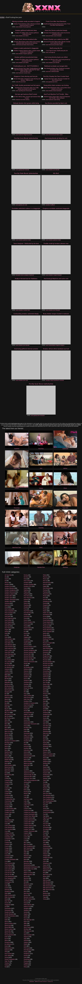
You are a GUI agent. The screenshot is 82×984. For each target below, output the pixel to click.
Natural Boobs (28, 904)
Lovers (26, 837)
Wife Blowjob (46, 882)
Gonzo (25, 678)
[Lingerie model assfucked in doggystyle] (26, 51)
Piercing (45, 584)
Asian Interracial (9, 648)
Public (44, 611)
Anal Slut (7, 626)
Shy (44, 695)
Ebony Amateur (9, 923)
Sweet (44, 776)
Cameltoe (7, 780)
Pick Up (45, 580)
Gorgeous (26, 680)
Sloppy (45, 707)
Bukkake (7, 761)
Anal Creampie (9, 612)
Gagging (26, 637)
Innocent (26, 746)
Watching (45, 867)
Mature (26, 870)
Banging (7, 692)
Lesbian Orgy (27, 827)
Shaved (45, 688)
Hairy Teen (27, 699)
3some (6, 579)
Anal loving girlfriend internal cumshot (26, 349)
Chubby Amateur (9, 808)
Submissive (46, 771)
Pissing (45, 590)
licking (58, 99)
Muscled (26, 901)
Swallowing (46, 774)
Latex (25, 801)
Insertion (26, 748)
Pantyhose (27, 953)
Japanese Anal (28, 773)
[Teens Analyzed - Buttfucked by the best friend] (26, 259)
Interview (26, 757)
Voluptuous (46, 863)
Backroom (7, 684)
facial (24, 27)
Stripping (45, 761)
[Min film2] (56, 189)
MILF (25, 842)
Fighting (26, 590)
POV (25, 946)
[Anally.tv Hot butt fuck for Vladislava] (26, 294)
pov (24, 35)
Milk (25, 882)
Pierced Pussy (47, 582)
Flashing (26, 605)
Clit (5, 818)
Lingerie (26, 833)
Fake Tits (7, 961)
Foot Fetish (27, 611)
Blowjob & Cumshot (10, 741)
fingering (26, 134)
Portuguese (46, 601)
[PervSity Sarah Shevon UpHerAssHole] (41, 400)
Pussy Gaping (47, 622)
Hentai (25, 710)
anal (17, 27)
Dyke (6, 919)
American (7, 605)
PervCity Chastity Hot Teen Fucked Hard (56, 76)
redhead (53, 71)
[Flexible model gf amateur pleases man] (56, 259)
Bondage (7, 742)
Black (6, 727)
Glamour (26, 671)
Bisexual (7, 722)
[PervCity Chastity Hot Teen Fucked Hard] (56, 79)
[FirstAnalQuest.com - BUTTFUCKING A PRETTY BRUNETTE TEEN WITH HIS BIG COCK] (26, 70)
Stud (44, 765)
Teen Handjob (47, 799)
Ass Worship (8, 667)
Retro (44, 641)
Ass (6, 658)
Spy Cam (45, 741)
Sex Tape (45, 680)
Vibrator (45, 854)
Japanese (26, 771)
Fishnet (26, 599)
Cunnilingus (8, 882)
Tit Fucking (46, 827)
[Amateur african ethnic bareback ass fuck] (56, 365)
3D (5, 577)
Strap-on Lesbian (47, 756)
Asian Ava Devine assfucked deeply (56, 30)
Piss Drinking (46, 588)
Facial (6, 957)
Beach (6, 699)
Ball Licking (8, 688)
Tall (44, 782)
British (6, 756)
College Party (8, 835)
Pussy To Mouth (47, 631)
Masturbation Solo (29, 869)
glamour (28, 27)
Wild (44, 891)
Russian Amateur (47, 661)
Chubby (7, 806)
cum (27, 380)
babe (57, 71)
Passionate (27, 959)
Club (6, 823)
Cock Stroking (8, 827)
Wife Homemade (47, 886)
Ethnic (6, 940)
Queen (45, 633)
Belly (6, 707)
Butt (6, 773)
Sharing (45, 686)
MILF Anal (26, 844)
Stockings (45, 746)
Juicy (25, 788)
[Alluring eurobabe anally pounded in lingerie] (26, 24)
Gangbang (27, 641)
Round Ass (46, 658)
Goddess (26, 676)
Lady (25, 797)
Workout (45, 893)
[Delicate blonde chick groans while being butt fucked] (26, 119)
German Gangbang (29, 650)
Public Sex (46, 612)
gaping (50, 81)
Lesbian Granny (28, 818)
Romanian (46, 650)
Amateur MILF (8, 595)
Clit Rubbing (8, 820)
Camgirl (7, 782)
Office (25, 923)
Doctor (6, 903)
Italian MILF (27, 765)
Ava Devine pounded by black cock (56, 103)
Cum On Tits (8, 874)
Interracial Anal (28, 756)
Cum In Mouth (8, 867)
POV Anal (26, 948)
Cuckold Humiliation (10, 859)
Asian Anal (7, 641)
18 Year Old (8, 575)
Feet (25, 579)
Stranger (45, 750)
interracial (18, 44)
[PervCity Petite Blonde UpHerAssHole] (26, 189)
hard (24, 81)
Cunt (6, 884)
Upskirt (45, 852)
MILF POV (26, 850)
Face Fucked (8, 953)
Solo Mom (45, 725)
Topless (45, 840)
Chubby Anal (8, 810)
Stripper (45, 759)
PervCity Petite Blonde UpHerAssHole (26, 173)
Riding (45, 644)
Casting (7, 791)
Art (5, 635)
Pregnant (45, 605)
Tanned (45, 784)
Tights (44, 820)
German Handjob (28, 652)
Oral (25, 933)
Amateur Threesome (10, 599)
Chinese (7, 803)
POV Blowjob (27, 950)
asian (55, 35)
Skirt (44, 701)
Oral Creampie (28, 935)
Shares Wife (46, 684)
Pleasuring (46, 594)
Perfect (26, 965)
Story (44, 748)
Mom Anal (26, 893)
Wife (44, 878)
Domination (8, 908)
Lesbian (26, 808)
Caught (7, 793)
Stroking (45, 763)
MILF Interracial (28, 848)
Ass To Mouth (8, 665)
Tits (44, 833)
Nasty (25, 903)
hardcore (20, 73)
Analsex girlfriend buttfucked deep (26, 30)
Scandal (45, 667)
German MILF (27, 654)
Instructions (27, 750)
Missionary (27, 884)
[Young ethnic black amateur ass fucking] (56, 88)
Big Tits (7, 716)
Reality (45, 635)
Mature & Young (28, 872)
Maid (25, 854)
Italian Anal (27, 763)
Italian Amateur (28, 761)
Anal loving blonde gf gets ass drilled (56, 57)
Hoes (25, 718)
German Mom (27, 656)
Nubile (25, 916)
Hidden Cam (27, 714)
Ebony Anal (8, 925)
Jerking (26, 782)
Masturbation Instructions (30, 867)
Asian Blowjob (8, 644)
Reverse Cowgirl (47, 643)
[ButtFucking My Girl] (56, 51)
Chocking (7, 805)
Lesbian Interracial (29, 820)
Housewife (27, 733)
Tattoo (44, 786)
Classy (6, 816)
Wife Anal (45, 880)
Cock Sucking (8, 829)
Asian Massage (9, 654)
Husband (26, 741)
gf (54, 52)
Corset (6, 840)
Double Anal (8, 912)
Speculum (45, 733)
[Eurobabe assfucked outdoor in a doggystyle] (26, 224)
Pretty (44, 607)
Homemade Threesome (30, 724)
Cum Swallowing (9, 876)
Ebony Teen (8, 933)
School (45, 669)
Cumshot (7, 880)
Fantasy (7, 963)
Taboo (44, 780)
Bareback (7, 695)
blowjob (59, 35)
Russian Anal (46, 663)
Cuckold (7, 857)
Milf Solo (26, 880)
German (26, 644)
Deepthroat (8, 891)
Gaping (26, 643)
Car (6, 786)
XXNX (2, 17)
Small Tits (45, 710)
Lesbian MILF (27, 822)
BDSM (6, 678)
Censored (7, 795)
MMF (25, 852)
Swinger (45, 778)
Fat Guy (26, 575)
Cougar (7, 848)
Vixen (44, 861)
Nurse (25, 918)
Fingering (26, 594)
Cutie (6, 886)
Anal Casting (8, 609)
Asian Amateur (9, 639)
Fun (25, 631)
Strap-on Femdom (48, 754)
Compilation (8, 838)
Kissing (26, 791)
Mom (25, 891)
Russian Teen (46, 665)
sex (22, 99)
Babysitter (7, 682)
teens (22, 275)
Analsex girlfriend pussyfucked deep (26, 57)
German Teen (27, 660)
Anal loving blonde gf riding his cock (56, 138)
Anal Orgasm (8, 624)
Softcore (45, 720)
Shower (45, 693)
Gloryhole (26, 675)
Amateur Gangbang (10, 590)
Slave (44, 703)
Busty (6, 763)
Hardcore (26, 707)
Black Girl (7, 731)
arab (55, 99)
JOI (25, 769)
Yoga (44, 897)
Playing (45, 592)
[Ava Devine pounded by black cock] (56, 119)
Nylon (25, 921)
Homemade (27, 722)
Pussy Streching (47, 629)
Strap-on (45, 752)
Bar (6, 693)
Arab (6, 633)
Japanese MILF (28, 776)
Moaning (26, 887)
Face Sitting (8, 955)
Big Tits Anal (8, 718)
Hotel (25, 729)
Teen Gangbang (47, 797)
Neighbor (26, 910)
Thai (44, 805)
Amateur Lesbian (9, 594)
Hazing (26, 708)
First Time (26, 595)
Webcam (45, 870)
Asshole (7, 669)
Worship (45, 895)
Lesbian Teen (27, 829)
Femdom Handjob (29, 584)
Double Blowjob (9, 914)
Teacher (45, 788)
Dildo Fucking (8, 895)
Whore (45, 876)
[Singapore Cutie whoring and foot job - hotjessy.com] (26, 79)
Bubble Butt (8, 759)
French (26, 620)
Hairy (25, 693)
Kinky (25, 789)
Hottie (25, 731)
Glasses (26, 673)
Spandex (45, 727)
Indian (25, 744)
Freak (25, 618)
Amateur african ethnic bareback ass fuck (56, 349)
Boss (6, 750)
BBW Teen (7, 676)
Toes (44, 835)
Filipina (26, 592)
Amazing (7, 603)
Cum (6, 861)
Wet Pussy (46, 874)
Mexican (26, 878)
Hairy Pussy (27, 697)
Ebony (6, 921)
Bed (6, 703)
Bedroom (7, 705)
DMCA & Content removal (41, 981)
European (7, 942)
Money (26, 895)
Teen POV (45, 803)
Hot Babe (26, 727)
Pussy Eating (46, 620)
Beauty (6, 701)
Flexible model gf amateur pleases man (56, 243)
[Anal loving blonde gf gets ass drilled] (56, 60)
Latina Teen (27, 805)
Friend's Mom (27, 628)
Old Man (26, 929)
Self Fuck (45, 676)
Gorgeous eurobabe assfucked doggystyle (56, 208)
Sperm (45, 735)
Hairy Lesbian (27, 695)
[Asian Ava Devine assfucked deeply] (56, 33)
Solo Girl (45, 724)
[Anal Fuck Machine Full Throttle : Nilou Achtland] (56, 97)
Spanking (45, 731)
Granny (26, 686)
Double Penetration (10, 916)
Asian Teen (8, 656)
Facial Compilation (10, 959)
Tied (44, 814)
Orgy (25, 938)
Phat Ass (45, 577)
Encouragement (9, 935)
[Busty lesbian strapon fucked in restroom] (56, 329)
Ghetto (25, 663)
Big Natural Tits (9, 714)
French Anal (27, 624)
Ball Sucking (8, 690)
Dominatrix (8, 910)
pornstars (51, 35)
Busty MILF (8, 769)
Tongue (45, 837)
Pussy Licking (46, 624)
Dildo (6, 893)
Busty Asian (8, 767)
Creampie (7, 855)
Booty (6, 748)
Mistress (26, 886)
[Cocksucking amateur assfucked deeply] (26, 329)
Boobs (6, 744)
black (28, 44)
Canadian (7, 784)
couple (55, 275)
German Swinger (28, 658)
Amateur (7, 584)
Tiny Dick (45, 823)
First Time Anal (28, 597)
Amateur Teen (8, 597)
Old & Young (27, 927)
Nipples (26, 914)
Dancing (7, 889)
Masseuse (26, 863)
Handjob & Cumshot (29, 703)
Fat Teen (26, 577)
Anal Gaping (8, 622)
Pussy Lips (46, 626)
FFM (6, 951)
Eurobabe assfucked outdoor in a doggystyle (26, 208)
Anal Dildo (7, 616)
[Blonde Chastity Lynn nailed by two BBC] (56, 42)
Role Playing (46, 648)
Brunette (7, 757)
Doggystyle (8, 904)
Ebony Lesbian (9, 929)
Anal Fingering (9, 618)
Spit (44, 737)
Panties (26, 951)
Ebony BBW (8, 927)
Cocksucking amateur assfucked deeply (26, 313)
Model (25, 889)
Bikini (6, 720)
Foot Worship (27, 612)
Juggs (25, 786)
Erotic (6, 936)
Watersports (46, 869)
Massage (26, 861)
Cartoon (7, 788)
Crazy (6, 854)
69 (5, 580)
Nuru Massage (28, 919)
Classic (7, 814)
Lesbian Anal (27, 810)
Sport (44, 739)
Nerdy (25, 912)
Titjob (44, 831)
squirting (20, 90)
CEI (6, 776)
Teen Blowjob (46, 795)
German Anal (27, 648)
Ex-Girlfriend (8, 944)
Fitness (26, 603)
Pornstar (45, 599)
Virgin (44, 859)
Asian (6, 637)
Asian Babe (8, 643)
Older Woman (27, 931)
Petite (44, 575)
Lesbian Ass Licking (29, 812)
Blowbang (7, 737)
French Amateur (28, 622)
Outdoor (26, 942)
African (6, 582)
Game (25, 639)
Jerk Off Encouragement (30, 780)
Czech (6, 887)
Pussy (44, 616)
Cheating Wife (8, 799)
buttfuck (53, 205)
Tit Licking (45, 829)
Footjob (26, 614)
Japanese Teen (28, 778)
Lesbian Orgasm (28, 825)
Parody (26, 955)
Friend (25, 626)
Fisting (25, 601)
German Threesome (29, 661)
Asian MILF (8, 652)
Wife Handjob (46, 884)
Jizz (25, 784)
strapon (62, 345)
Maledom (26, 855)
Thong (44, 808)
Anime (6, 631)
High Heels (27, 716)
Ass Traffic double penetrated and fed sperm (26, 85)
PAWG (25, 944)
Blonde (7, 735)
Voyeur (45, 865)
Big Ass (7, 708)
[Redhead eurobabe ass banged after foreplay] (56, 69)
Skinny (45, 699)
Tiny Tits (45, 825)
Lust (25, 840)
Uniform (45, 850)
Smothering (46, 714)
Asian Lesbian (8, 650)
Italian (25, 759)
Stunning (45, 769)
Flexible (26, 607)
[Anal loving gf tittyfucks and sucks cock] (56, 294)
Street (44, 757)
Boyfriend (7, 752)
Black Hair (7, 733)
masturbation (52, 345)
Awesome (7, 673)
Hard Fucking (27, 705)
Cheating (7, 797)
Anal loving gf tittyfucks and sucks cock (56, 278)
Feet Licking (27, 580)
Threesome (46, 810)
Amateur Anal (8, 586)
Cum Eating (8, 865)
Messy (25, 876)
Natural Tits (27, 906)
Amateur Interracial (10, 592)
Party (25, 957)
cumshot (61, 380)
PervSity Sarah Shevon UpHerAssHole (41, 384)
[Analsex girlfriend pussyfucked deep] (26, 60)
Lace (25, 795)
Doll (6, 906)
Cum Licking (8, 869)
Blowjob (7, 739)
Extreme (7, 950)
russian (26, 73)
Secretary (45, 673)
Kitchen (26, 793)
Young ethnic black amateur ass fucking (56, 85)
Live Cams (27, 835)
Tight (44, 816)
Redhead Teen (47, 639)
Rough (45, 654)
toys (54, 81)
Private (45, 609)
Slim (44, 705)
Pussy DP (45, 618)
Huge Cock (27, 735)
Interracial (26, 754)
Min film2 (56, 173)
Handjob (26, 701)
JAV (25, 767)
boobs (30, 134)
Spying (45, 742)
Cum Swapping (9, 878)
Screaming (46, 671)
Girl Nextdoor (27, 667)
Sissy (44, 697)
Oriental (26, 940)
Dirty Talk (7, 901)
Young (44, 899)
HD (25, 692)
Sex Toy (45, 682)
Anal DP (7, 614)
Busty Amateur (8, 765)
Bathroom (7, 697)
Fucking (26, 629)
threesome (29, 90)
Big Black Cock (9, 710)
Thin (44, 806)
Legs (25, 806)
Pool (44, 597)
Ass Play (7, 663)
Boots (6, 746)
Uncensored (46, 848)
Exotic (6, 946)
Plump (44, 595)
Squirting (45, 744)
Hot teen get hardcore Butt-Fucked (26, 94)
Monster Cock (27, 897)
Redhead (45, 637)
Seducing (45, 675)
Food (25, 609)
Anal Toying (8, 628)
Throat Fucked (47, 812)
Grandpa (26, 684)
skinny (27, 99)
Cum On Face (8, 872)
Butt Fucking (8, 774)
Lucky (25, 838)
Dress (6, 918)
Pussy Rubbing (47, 628)
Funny (25, 633)
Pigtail (44, 586)
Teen (44, 791)
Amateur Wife (8, 601)
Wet (44, 872)
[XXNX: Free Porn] (41, 7)
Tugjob (45, 844)
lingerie (25, 53)
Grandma (26, 682)
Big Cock (7, 712)
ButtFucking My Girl (56, 48)
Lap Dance (27, 799)
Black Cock (8, 729)
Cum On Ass (8, 870)
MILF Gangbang (28, 846)
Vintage (45, 855)
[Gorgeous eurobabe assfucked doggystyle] (56, 224)
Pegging (26, 963)
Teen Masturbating (48, 801)
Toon (44, 838)
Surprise (45, 773)
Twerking (45, 846)
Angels (6, 629)
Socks (44, 718)
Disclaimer (31, 981)
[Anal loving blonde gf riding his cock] (56, 154)
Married (26, 857)
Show (44, 692)
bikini (27, 35)
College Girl (8, 833)
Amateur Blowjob (9, 588)
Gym (25, 690)
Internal (26, 752)
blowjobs (18, 275)
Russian (45, 660)
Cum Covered (8, 863)
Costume (7, 844)
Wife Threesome (47, 889)
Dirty (6, 899)
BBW (6, 675)
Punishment (46, 614)
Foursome (26, 616)
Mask (25, 859)
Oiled (25, 925)
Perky (25, 967)
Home (25, 720)
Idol (25, 742)
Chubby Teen (8, 812)
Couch (6, 846)
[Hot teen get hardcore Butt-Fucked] (26, 97)
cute (26, 205)
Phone (45, 579)
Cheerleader (8, 801)
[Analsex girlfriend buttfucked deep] (26, 33)
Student (45, 767)
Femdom (26, 582)
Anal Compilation (9, 611)
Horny (25, 725)
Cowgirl (7, 852)
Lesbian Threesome (29, 831)
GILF (25, 635)
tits (20, 81)
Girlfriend (26, 669)
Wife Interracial (47, 887)
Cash (6, 789)
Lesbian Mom (27, 823)
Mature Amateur (28, 874)
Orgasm (26, 936)
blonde (57, 62)
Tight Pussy (46, 818)
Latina (25, 803)
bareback (59, 90)
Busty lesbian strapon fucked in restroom (56, 313)
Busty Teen (8, 771)
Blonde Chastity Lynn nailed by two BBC (56, 39)
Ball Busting (8, 686)
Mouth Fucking (28, 899)
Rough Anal (46, 656)
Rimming (45, 646)
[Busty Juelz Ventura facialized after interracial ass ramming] (26, 42)
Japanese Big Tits (29, 774)
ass (22, 81)
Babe (6, 680)
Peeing (26, 961)
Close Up (7, 822)
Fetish (25, 588)
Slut (44, 708)
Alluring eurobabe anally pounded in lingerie (26, 21)
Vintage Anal (46, 857)
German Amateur (28, 646)
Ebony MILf (8, 931)
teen (29, 73)
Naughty (26, 908)
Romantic (45, 652)
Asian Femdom (9, 646)
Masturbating (27, 865)
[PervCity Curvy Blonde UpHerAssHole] (26, 154)
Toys (44, 842)
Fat (5, 967)
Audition (7, 671)
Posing (45, 603)
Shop (44, 690)
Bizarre (7, 725)
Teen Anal (45, 793)
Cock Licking (8, 825)
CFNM (6, 778)
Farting (6, 965)
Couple (7, 850)
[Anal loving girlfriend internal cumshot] (26, 365)
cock (49, 52)
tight (52, 52)
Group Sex (27, 688)
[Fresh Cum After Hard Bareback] (56, 24)
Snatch (45, 716)
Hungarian (27, 739)
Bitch (6, 724)
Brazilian (7, 754)
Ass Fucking (8, 660)
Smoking (45, 712)
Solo (44, 722)
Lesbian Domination (29, 814)
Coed (6, 831)
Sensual (45, 678)
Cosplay (7, 842)
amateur (20, 27)
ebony (32, 44)
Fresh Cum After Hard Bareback (56, 21)
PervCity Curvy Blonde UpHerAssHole (26, 138)
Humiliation (27, 737)
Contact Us (50, 981)
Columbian (8, 837)
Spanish (45, 729)
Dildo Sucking (8, 897)
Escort (6, 938)
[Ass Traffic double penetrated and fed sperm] (26, 88)
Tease (44, 789)
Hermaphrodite (28, 712)
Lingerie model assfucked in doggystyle (26, 48)
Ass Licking (8, 661)
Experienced (8, 948)
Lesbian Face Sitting (29, 816)
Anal (6, 607)
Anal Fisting (8, 620)
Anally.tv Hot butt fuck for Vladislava (26, 278)
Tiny (44, 822)
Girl (25, 665)
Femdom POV (27, 586)
